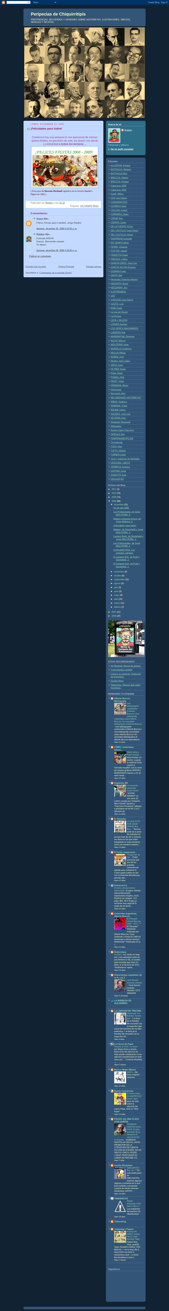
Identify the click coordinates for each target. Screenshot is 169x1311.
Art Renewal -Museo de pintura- (126, 666)
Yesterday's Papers (124, 1229)
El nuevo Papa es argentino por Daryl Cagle (134, 1096)
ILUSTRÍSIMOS (118, 292)
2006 (114, 616)
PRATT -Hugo (117, 381)
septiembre (119, 579)
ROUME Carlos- (118, 410)
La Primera (116, 316)
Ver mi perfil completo (122, 149)
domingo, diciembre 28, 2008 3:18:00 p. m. (56, 250)
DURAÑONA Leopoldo (121, 239)
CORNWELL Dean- (120, 214)
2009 (114, 497)
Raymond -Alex (118, 393)
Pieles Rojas (117, 373)
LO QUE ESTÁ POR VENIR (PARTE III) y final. (133, 825)
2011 (114, 489)
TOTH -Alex (116, 446)
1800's (130, 1072)
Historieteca (120, 952)
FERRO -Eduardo (119, 247)
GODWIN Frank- (118, 271)
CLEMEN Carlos (118, 206)
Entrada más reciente (36, 267)
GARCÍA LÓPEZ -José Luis (124, 263)
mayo (117, 595)
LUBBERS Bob (118, 332)
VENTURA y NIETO (120, 463)
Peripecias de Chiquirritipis (58, 14)
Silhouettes (116, 426)
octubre (118, 576)
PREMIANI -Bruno (119, 385)
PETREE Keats (118, 369)
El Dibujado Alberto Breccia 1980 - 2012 (134, 921)
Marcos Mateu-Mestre (125, 1070)
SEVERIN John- (118, 418)
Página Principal (66, 267)
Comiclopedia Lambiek (121, 670)
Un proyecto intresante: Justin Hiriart (133, 788)
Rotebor (40, 234)
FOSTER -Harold (119, 251)
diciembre (119, 504)
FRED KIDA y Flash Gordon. (133, 753)
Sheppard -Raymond (120, 422)
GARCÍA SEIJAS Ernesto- (123, 267)
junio (116, 591)
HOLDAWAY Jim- (119, 288)
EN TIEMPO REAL (89, 206)
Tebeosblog (120, 1221)
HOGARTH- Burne (119, 284)
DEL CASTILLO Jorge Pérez (124, 231)
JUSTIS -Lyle (117, 304)
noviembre (119, 572)
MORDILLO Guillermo (121, 349)
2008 (114, 501)
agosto (117, 583)
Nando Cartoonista (123, 1091)
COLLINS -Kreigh (119, 210)
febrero (117, 607)
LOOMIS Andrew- (119, 324)
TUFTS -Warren (118, 451)
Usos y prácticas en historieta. (125, 459)
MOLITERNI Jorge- (120, 345)
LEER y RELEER (119, 320)
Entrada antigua (93, 267)
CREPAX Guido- (118, 222)
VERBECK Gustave (120, 467)
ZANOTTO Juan (118, 475)
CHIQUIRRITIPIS (119, 202)
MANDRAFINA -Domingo (123, 336)
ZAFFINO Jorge (118, 471)
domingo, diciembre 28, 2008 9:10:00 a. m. (56, 229)
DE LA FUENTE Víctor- (122, 226)
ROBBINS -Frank (119, 406)
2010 (114, 493)
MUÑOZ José (117, 357)
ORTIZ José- (117, 365)
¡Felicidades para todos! (124, 525)
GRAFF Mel (116, 275)
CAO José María (119, 198)
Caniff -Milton (117, 194)
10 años (118, 954)
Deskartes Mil (121, 783)
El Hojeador (120, 819)
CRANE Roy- (117, 218)
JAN (113, 296)
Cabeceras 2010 (118, 190)
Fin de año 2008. (121, 508)
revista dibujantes (123, 1165)
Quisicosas (116, 389)
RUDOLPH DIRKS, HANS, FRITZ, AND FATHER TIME (133, 1236)
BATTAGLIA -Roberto (121, 169)
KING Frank (116, 308)
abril (116, 599)
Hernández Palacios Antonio (124, 279)
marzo (117, 603)
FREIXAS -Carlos (119, 259)
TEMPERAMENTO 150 (122, 438)
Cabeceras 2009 (118, 186)
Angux (39, 219)
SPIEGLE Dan (118, 434)
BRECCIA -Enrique (120, 182)
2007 (114, 612)
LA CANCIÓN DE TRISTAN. (127, 1011)
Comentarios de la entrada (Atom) (55, 273)
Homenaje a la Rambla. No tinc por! (134, 1016)
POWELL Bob (117, 377)
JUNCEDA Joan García (122, 300)
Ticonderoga (116, 442)
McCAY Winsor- (118, 341)
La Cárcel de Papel (123, 1044)
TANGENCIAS (121, 1198)
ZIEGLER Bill (117, 479)
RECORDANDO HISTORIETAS (126, 398)
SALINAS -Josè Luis (121, 414)
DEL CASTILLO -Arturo (122, 235)
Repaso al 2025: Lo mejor (126, 1046)
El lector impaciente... (125, 852)
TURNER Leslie (118, 455)
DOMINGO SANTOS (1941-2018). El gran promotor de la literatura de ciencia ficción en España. (127, 1132)
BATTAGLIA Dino (119, 174)
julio (116, 587)
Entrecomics (120, 885)
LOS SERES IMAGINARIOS (124, 328)
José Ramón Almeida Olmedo (134, 981)
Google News (117, 681)
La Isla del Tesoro (119, 312)
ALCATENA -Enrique (120, 165)
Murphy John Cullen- (120, 361)
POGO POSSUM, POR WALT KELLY (134, 1203)
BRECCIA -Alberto (119, 178)
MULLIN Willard (118, 353)
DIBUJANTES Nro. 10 (133, 1169)
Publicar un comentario (40, 256)
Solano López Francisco (122, 430)
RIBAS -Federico (119, 402)
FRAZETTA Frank (119, 255)
